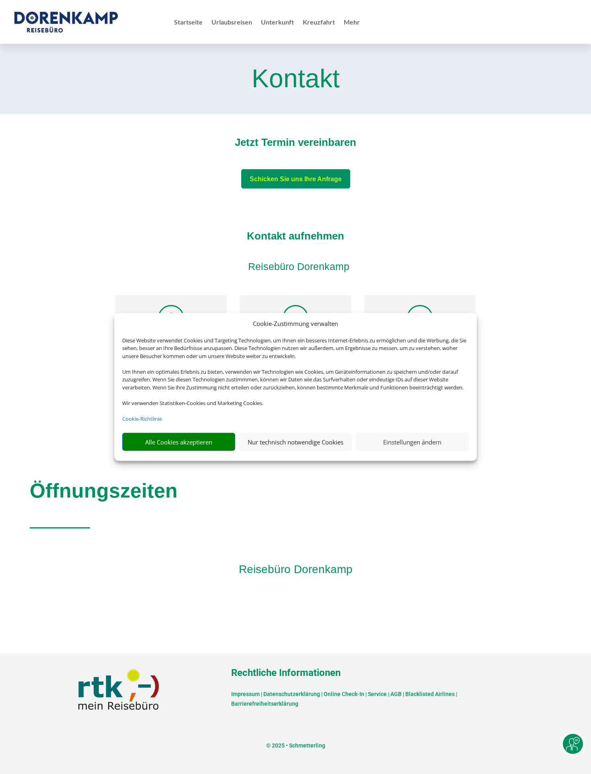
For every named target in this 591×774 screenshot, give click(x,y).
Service (377, 694)
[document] (295, 144)
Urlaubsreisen (231, 22)
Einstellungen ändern (412, 442)
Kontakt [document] (296, 79)
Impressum (245, 694)
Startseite (188, 22)
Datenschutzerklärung (291, 694)
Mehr (352, 22)
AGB (396, 694)
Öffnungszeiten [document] (104, 490)
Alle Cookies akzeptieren (178, 442)
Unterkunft (277, 22)
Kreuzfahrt (319, 22)
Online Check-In (344, 694)
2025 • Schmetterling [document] (298, 745)
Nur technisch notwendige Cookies (295, 442)
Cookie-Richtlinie (142, 418)
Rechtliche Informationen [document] (286, 673)
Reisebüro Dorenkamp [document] (296, 569)
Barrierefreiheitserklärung (264, 703)
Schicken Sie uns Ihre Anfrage (296, 179)
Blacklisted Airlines (430, 694)
